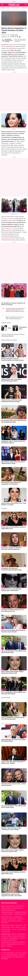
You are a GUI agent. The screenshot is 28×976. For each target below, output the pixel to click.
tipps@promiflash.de (7, 336)
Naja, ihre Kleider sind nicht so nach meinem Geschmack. (15, 317)
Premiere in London (7, 218)
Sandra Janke (14, 34)
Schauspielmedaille (7, 238)
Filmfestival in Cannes (11, 228)
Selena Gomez (13, 44)
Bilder (12, 50)
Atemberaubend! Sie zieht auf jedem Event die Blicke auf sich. (15, 310)
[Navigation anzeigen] (2, 4)
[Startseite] (14, 4)
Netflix (4, 46)
